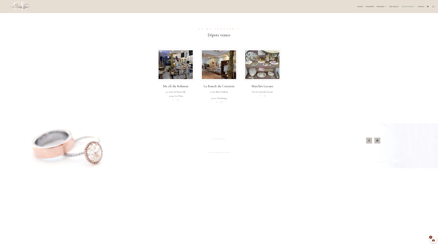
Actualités (370, 7)
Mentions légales (219, 139)
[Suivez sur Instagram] (178, 100)
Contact (421, 7)
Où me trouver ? (408, 7)
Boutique (380, 7)
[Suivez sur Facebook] (173, 100)
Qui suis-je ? (394, 7)
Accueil (360, 7)
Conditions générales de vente (219, 152)
